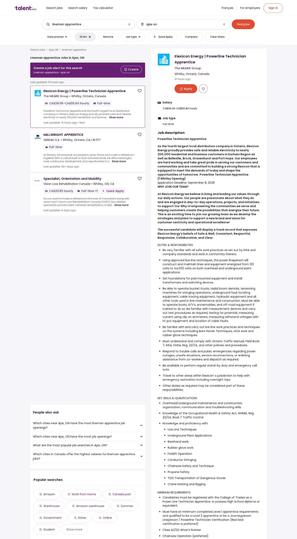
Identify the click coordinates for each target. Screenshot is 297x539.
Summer (127, 506)
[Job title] (85, 24)
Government (52, 518)
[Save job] (140, 91)
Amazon (49, 494)
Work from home (84, 494)
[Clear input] (129, 24)
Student (49, 529)
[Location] (179, 24)
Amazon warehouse (90, 506)
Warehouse (51, 506)
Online (107, 518)
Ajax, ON (53, 50)
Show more (116, 117)
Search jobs (37, 50)
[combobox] (88, 24)
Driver (82, 518)
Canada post (122, 494)
